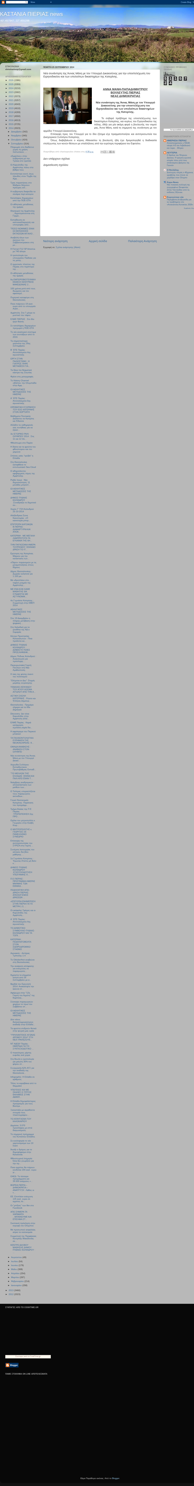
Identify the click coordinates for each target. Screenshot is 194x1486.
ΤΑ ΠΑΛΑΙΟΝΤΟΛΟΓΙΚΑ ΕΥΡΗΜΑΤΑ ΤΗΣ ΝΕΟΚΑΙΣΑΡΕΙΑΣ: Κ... (22, 740)
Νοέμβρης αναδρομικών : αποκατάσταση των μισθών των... (22, 784)
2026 (11, 80)
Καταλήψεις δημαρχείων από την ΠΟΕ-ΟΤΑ (21, 199)
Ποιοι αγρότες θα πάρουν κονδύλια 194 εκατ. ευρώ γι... (23, 1169)
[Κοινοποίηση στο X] (107, 151)
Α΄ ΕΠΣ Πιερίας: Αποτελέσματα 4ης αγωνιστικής (20, 921)
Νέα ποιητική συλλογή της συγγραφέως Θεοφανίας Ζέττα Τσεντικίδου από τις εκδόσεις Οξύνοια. (178, 188)
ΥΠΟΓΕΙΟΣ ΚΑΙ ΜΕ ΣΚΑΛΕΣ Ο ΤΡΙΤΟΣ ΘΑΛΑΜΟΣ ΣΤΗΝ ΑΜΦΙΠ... (21, 1093)
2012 (11, 1294)
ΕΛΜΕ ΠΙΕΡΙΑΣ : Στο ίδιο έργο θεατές (22, 320)
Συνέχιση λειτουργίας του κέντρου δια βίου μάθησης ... (22, 852)
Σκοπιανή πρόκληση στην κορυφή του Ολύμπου (22, 1224)
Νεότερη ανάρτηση (55, 241)
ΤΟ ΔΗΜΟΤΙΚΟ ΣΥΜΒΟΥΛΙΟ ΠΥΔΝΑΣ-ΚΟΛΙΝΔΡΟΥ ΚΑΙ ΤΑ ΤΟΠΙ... (22, 932)
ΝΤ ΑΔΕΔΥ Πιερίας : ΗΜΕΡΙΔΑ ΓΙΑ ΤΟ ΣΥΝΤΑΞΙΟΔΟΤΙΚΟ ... (22, 1046)
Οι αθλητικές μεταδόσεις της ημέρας (21, 205)
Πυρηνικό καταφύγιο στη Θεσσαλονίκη (22, 298)
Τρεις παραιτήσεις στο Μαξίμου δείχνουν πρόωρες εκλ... (21, 185)
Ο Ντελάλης (173, 170)
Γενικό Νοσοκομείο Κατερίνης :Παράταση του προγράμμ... (21, 802)
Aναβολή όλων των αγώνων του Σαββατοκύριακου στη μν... (22, 241)
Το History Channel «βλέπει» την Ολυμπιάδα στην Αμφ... (23, 383)
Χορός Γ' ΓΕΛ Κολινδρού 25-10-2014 (22, 510)
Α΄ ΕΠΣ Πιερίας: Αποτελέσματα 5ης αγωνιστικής (20, 400)
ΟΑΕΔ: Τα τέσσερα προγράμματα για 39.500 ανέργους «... (21, 1178)
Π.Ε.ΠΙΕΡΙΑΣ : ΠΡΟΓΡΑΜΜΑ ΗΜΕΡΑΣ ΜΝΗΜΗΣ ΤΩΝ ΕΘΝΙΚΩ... (22, 882)
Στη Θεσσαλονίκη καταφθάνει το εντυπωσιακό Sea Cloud (23, 464)
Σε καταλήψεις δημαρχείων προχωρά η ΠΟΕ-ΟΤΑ (23, 327)
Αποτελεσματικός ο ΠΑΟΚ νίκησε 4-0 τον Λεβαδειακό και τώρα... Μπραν (178, 145)
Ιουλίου (15, 1261)
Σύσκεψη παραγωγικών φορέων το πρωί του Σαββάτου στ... (21, 1004)
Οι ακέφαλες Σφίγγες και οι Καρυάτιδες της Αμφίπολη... (22, 912)
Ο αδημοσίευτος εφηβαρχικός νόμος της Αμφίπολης (22, 473)
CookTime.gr (35, 1356)
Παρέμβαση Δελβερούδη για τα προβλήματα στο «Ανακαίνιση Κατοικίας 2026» (180, 202)
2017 (11, 116)
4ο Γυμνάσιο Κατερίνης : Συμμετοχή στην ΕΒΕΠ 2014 (22, 602)
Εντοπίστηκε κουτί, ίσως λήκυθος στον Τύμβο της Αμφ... (23, 176)
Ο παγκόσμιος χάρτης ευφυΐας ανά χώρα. (20, 1054)
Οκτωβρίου (16, 140)
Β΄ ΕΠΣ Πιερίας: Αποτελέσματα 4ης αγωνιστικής (20, 352)
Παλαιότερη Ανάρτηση (142, 241)
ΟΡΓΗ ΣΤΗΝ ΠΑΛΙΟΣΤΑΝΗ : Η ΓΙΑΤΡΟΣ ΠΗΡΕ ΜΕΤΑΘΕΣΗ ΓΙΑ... (20, 362)
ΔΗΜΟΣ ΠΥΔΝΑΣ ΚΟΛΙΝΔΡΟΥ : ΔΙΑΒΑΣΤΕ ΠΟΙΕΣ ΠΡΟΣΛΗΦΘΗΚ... (20, 648)
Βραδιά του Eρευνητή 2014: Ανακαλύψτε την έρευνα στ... (22, 986)
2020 (11, 104)
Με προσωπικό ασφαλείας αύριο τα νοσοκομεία (22, 1231)
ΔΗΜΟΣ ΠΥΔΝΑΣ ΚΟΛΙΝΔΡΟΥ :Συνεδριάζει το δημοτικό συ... (23, 501)
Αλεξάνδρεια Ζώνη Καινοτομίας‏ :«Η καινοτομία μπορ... (20, 517)
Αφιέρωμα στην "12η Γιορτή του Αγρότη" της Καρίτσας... (22, 995)
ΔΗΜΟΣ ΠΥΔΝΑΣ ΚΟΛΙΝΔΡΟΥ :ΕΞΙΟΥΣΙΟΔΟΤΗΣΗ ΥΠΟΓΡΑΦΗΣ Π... (21, 871)
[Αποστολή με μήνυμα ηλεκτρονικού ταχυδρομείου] (102, 151)
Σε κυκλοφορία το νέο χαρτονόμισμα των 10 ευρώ (21, 1143)
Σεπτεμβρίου (17, 143)
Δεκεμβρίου (16, 132)
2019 (11, 108)
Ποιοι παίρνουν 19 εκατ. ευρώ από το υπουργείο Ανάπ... (23, 306)
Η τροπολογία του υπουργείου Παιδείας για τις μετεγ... (23, 257)
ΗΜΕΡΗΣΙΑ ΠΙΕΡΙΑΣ (177, 140)
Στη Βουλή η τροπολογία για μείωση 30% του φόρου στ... (22, 1061)
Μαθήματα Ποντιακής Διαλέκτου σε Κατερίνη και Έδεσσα (22, 418)
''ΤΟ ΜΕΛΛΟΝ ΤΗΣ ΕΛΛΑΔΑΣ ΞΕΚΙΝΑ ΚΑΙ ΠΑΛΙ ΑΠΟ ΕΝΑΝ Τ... (22, 775)
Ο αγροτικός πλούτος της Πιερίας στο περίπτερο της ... (22, 266)
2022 (11, 96)
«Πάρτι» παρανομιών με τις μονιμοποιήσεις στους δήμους (23, 564)
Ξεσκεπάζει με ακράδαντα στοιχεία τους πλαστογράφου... (22, 1112)
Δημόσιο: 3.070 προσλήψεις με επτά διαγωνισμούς (21, 1127)
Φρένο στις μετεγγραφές (21, 376)
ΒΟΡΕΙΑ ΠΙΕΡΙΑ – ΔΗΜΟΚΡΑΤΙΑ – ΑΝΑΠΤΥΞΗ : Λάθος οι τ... (22, 1189)
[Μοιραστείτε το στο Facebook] (110, 151)
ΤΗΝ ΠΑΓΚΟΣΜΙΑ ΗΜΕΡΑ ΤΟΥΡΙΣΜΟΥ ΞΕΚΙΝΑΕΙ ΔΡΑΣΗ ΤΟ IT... (22, 547)
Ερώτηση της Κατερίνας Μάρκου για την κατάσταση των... (21, 556)
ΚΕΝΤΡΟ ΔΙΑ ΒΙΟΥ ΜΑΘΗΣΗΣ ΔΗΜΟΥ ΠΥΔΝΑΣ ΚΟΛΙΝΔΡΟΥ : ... (22, 1249)
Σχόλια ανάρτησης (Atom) (68, 247)
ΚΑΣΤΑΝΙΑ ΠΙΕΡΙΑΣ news (31, 14)
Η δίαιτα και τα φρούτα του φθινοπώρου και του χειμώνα (23, 449)
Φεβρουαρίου (17, 1281)
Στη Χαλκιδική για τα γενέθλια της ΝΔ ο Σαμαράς (20, 629)
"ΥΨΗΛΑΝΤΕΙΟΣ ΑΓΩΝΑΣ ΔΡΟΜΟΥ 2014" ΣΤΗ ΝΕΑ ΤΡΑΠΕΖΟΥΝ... (22, 1037)
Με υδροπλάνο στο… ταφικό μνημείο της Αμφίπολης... (20, 582)
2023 (11, 92)
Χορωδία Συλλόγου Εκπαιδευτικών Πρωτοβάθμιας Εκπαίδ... (23, 767)
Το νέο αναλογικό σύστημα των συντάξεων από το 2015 (23, 334)
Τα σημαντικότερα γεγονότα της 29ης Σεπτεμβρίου (20, 343)
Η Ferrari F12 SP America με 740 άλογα (22, 250)
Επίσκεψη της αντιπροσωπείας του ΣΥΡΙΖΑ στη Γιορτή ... (21, 843)
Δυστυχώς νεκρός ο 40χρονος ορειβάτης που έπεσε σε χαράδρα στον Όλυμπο (180, 175)
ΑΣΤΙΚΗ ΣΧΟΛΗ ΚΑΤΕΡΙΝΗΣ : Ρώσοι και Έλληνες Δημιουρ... (23, 698)
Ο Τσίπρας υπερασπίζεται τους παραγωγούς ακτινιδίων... (22, 793)
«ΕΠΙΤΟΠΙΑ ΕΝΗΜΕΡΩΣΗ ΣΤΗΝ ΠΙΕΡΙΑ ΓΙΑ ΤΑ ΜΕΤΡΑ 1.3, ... (22, 903)
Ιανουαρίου (16, 1285)
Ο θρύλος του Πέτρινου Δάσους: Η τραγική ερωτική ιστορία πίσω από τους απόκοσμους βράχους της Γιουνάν (179, 160)
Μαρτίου (15, 1277)
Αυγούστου (16, 1257)
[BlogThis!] (104, 151)
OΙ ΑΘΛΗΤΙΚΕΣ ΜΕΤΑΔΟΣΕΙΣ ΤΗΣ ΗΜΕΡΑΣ (20, 1013)
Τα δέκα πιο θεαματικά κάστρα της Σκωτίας (21, 371)
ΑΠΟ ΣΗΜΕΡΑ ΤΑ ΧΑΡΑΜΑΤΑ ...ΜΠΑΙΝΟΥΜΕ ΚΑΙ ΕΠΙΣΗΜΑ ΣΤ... (21, 1215)
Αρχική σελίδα (98, 241)
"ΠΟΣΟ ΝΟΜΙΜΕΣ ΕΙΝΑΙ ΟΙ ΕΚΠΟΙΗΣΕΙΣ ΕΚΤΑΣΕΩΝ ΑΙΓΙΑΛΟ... (22, 231)
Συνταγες (19, 1356)
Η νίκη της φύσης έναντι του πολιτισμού (21, 675)
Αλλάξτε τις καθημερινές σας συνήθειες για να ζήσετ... (21, 427)
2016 (11, 120)
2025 (11, 84)
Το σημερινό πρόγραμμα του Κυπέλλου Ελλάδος (22, 1135)
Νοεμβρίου (16, 135)
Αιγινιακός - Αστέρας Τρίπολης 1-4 (20, 954)
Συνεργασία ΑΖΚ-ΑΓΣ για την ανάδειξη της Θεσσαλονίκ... (22, 1070)
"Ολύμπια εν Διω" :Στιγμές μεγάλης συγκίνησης (22, 681)
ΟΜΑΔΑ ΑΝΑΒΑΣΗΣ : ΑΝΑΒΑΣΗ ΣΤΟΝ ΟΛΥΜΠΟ (20, 749)
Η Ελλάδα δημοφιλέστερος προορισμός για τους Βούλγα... (23, 1103)
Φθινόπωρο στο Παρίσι (21, 443)
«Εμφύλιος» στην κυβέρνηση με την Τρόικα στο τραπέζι (20, 158)
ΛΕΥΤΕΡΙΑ (172, 153)
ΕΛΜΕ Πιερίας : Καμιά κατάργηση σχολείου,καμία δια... (21, 725)
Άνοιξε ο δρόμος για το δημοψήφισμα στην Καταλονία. (21, 1152)
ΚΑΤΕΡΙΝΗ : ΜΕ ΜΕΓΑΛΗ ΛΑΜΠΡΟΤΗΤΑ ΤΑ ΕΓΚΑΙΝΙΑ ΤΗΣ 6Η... (22, 538)
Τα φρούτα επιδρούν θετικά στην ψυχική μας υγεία (23, 1029)
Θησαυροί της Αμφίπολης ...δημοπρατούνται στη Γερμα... (22, 213)
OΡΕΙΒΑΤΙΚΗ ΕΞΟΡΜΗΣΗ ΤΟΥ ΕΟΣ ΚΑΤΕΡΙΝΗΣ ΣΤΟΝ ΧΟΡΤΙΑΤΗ (22, 409)
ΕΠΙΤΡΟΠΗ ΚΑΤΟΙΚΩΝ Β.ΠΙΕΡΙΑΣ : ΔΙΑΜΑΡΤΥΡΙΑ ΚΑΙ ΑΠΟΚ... (21, 528)
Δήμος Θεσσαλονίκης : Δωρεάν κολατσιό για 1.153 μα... (21, 573)
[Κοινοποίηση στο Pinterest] (113, 151)
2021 (11, 100)
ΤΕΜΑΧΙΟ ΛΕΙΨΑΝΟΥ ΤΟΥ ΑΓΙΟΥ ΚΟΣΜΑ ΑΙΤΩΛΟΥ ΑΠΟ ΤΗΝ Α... (23, 689)
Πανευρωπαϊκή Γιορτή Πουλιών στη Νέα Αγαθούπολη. (20, 667)
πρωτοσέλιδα (176, 130)
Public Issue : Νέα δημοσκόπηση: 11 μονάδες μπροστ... (20, 482)
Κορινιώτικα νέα (175, 197)
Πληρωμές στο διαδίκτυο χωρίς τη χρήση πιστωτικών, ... (22, 149)
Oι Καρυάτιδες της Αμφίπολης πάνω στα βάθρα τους (21, 167)
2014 (11, 128)
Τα (171, 130)
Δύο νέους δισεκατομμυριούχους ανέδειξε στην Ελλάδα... (22, 1021)
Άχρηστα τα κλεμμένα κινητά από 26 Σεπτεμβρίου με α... (20, 977)
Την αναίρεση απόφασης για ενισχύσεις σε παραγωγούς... (22, 968)
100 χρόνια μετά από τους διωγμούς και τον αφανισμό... (22, 291)
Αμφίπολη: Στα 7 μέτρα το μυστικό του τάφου (22, 314)
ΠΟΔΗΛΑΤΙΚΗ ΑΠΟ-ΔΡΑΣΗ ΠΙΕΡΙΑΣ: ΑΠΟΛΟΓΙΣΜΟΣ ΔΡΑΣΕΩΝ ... (20, 894)
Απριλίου (15, 1273)
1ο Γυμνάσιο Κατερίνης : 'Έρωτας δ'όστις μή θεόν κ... (23, 860)
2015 (11, 124)
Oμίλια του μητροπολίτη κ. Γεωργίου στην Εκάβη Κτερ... (22, 822)
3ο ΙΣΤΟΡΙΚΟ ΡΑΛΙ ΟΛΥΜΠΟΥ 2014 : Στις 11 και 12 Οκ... (22, 436)
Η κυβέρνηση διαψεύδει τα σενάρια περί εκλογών (22, 192)
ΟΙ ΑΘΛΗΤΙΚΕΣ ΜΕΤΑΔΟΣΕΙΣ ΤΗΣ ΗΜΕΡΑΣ (20, 391)
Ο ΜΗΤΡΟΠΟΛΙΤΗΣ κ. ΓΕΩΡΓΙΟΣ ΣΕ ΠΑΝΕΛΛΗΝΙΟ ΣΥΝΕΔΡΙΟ (21, 833)
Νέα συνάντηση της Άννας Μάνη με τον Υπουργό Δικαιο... (22, 758)
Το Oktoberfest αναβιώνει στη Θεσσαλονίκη (22, 961)
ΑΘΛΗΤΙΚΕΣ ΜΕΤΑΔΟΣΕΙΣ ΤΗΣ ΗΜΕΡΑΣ (20, 611)
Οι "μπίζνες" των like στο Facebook (22, 1206)
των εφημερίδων (187, 130)
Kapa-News (173, 182)
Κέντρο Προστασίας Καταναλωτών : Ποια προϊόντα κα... (21, 638)
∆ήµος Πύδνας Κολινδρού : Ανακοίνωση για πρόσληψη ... (23, 658)
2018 (11, 112)
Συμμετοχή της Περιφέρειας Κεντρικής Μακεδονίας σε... (23, 1238)
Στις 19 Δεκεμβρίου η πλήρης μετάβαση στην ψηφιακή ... (22, 620)
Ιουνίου (15, 1265)
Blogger (115, 1478)
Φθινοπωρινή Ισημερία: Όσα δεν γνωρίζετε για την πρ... (22, 1160)
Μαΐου (14, 1269)
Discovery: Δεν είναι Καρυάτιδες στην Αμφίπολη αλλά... (19, 716)
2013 (11, 1290)
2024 (11, 88)
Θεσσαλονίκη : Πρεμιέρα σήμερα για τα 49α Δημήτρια (21, 707)
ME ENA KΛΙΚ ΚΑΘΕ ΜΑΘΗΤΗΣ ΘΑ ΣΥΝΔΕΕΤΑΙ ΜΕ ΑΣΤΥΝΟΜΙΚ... (20, 593)
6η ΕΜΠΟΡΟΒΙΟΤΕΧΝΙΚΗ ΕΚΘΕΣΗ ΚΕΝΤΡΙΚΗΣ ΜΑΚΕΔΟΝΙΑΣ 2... (23, 282)
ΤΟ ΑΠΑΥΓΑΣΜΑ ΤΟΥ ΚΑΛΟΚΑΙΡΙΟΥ (20, 1120)
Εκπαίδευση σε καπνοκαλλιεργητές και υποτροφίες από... (22, 222)
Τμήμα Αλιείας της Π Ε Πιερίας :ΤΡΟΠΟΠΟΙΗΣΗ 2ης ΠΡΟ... (21, 813)
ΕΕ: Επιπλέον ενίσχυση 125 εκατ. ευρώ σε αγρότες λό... (21, 1199)
